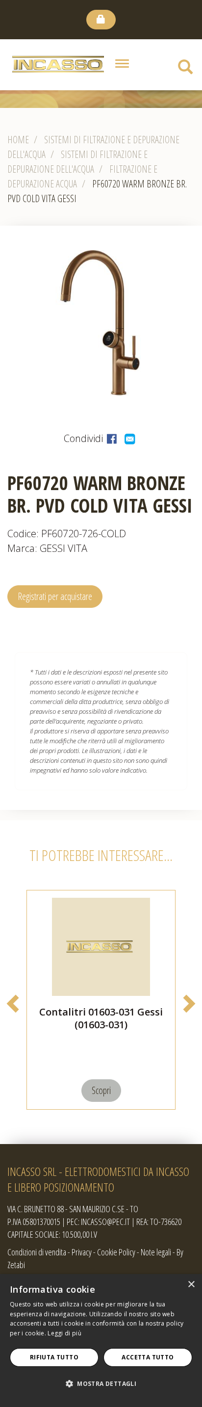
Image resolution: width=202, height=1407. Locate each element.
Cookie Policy (116, 1252)
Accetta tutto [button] (148, 1357)
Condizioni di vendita (36, 1252)
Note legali (156, 1252)
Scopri (101, 1090)
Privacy (82, 1252)
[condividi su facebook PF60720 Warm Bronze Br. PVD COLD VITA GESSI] (113, 438)
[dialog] (101, 1340)
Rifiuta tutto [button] (54, 1357)
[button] (101, 1384)
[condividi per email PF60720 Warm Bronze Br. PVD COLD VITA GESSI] (130, 438)
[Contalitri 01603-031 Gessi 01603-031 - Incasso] (101, 947)
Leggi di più (64, 1333)
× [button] (191, 1284)
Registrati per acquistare (55, 596)
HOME (18, 139)
